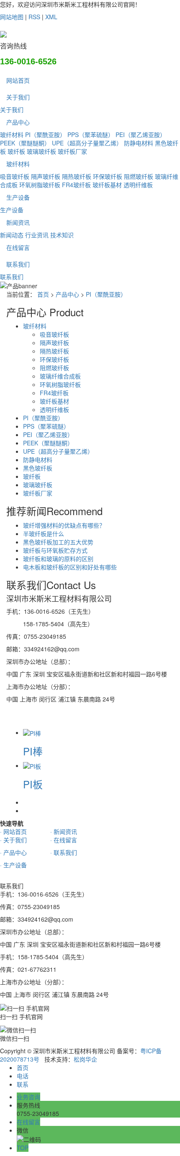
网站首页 (18, 80)
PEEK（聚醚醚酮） (25, 143)
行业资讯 (37, 235)
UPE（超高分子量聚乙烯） (87, 143)
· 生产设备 (13, 865)
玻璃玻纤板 (41, 151)
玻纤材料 (11, 134)
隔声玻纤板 (45, 176)
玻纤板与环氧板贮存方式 (55, 550)
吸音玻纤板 (14, 176)
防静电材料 (138, 143)
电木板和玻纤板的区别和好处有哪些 (70, 567)
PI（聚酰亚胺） (45, 134)
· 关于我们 (13, 840)
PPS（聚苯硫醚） (90, 134)
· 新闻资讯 (63, 831)
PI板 (33, 784)
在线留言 (18, 247)
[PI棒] (32, 732)
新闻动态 (11, 235)
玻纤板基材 (107, 184)
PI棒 (33, 751)
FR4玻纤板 (76, 184)
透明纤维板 (138, 184)
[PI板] (32, 765)
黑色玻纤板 (37, 468)
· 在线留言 (63, 840)
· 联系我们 (63, 852)
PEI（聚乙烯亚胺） (141, 134)
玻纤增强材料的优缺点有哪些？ (64, 525)
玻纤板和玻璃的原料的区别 (58, 558)
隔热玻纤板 (76, 176)
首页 (43, 294)
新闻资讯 (18, 222)
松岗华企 (85, 1059)
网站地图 (11, 17)
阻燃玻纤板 (138, 176)
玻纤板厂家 (72, 151)
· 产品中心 (13, 852)
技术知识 (62, 235)
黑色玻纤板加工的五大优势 (58, 542)
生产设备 (18, 197)
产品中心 (18, 122)
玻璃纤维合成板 (60, 376)
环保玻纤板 (107, 176)
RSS (34, 17)
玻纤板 (16, 151)
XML (51, 17)
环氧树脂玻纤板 (39, 184)
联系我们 (18, 264)
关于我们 (18, 97)
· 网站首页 (13, 831)
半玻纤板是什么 (43, 533)
